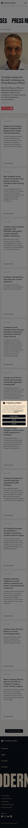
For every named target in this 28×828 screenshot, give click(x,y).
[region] (14, 414)
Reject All (14, 420)
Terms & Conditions (19, 410)
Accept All (14, 423)
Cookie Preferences (14, 416)
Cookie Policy (15, 412)
